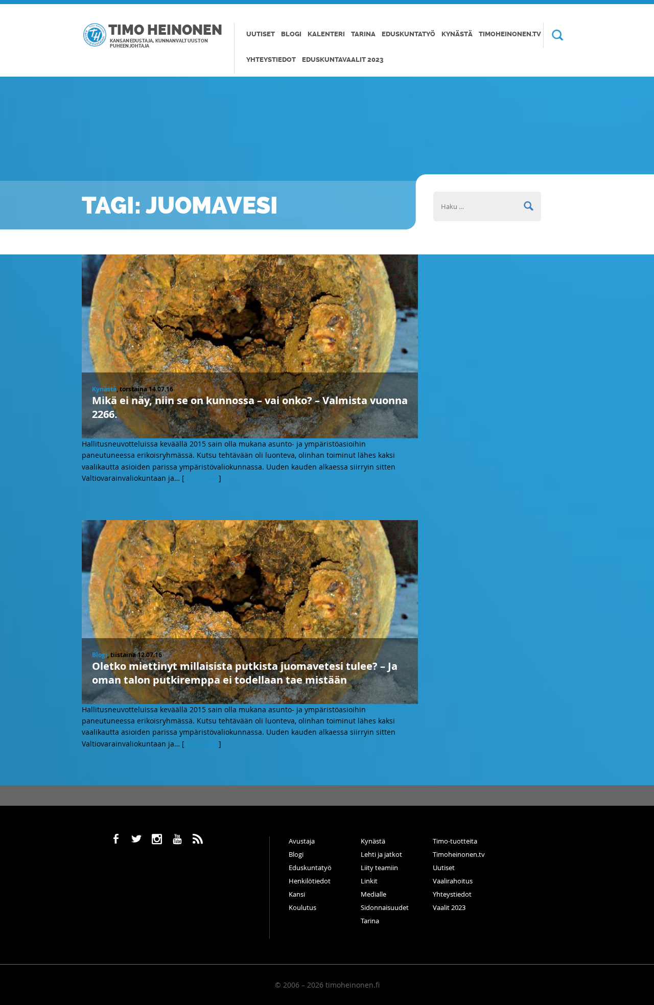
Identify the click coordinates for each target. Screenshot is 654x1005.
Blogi (291, 34)
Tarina (363, 34)
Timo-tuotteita (455, 841)
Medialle (373, 894)
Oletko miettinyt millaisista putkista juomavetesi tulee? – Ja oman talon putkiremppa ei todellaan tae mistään (245, 673)
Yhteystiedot (271, 59)
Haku (553, 35)
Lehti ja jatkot (381, 854)
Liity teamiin (379, 867)
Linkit (369, 880)
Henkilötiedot (310, 880)
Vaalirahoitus (453, 880)
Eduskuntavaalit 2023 (342, 59)
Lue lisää (201, 478)
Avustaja (302, 841)
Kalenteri (326, 34)
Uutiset (260, 34)
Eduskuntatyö (408, 34)
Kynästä (457, 34)
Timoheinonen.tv (510, 34)
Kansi (297, 894)
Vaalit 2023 (449, 907)
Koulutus (302, 907)
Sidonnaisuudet (385, 907)
